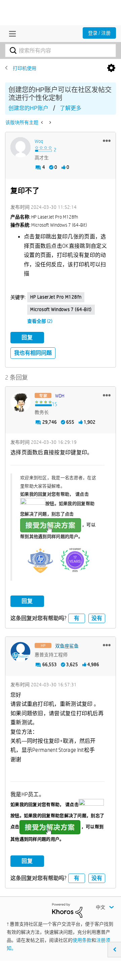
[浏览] (10, 33)
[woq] (20, 147)
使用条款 (82, 940)
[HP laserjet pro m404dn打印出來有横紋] (42, 122)
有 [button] (76, 618)
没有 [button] (96, 618)
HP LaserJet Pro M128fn (55, 297)
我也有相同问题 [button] (33, 352)
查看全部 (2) (39, 321)
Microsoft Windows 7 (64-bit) (61, 309)
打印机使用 (24, 68)
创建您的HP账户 (28, 108)
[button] (107, 140)
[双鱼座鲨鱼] (20, 652)
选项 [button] (111, 68)
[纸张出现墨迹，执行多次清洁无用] (49, 122)
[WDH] (20, 402)
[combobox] (60, 50)
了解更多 (70, 108)
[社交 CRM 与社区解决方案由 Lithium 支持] (67, 910)
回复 (27, 337)
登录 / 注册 (99, 33)
